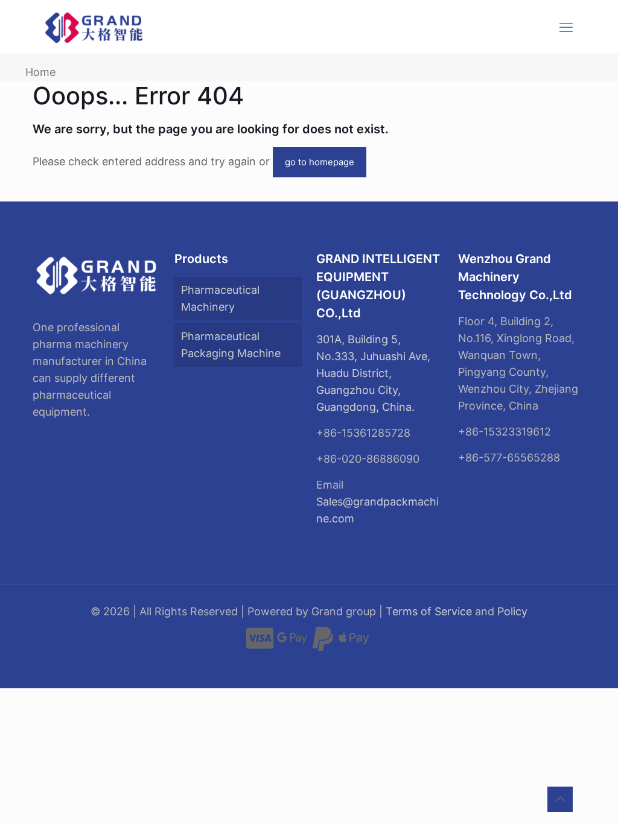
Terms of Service (429, 611)
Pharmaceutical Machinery (220, 298)
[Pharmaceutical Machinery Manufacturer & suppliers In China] (94, 27)
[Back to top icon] (560, 799)
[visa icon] (259, 644)
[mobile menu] (566, 27)
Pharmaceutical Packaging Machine (231, 345)
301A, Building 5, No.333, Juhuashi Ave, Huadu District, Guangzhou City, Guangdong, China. (373, 373)
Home (40, 72)
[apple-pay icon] (354, 644)
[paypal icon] (323, 644)
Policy (512, 611)
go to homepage (319, 162)
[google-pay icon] (292, 644)
